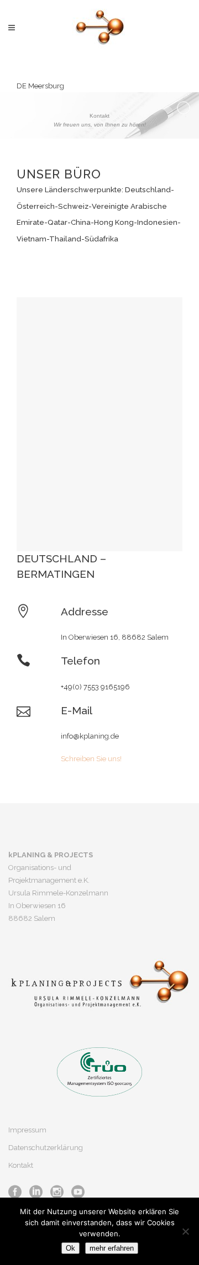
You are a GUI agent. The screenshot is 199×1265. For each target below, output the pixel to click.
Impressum (27, 1130)
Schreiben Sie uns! (91, 759)
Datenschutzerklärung (45, 1147)
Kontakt (20, 1165)
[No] (185, 1231)
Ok (70, 1248)
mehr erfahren (112, 1248)
